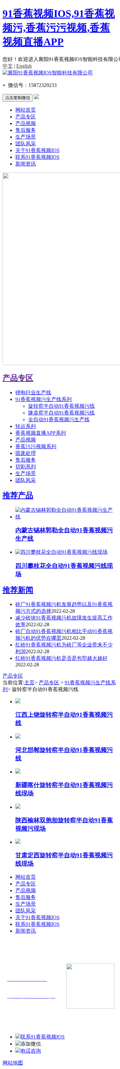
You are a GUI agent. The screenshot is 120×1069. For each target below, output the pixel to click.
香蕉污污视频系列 (35, 446)
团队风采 (25, 143)
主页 (29, 682)
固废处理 (25, 453)
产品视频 (25, 123)
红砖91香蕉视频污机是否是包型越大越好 (61, 658)
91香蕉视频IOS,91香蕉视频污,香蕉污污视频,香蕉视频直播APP (59, 27)
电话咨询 (30, 1051)
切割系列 (25, 466)
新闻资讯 (25, 164)
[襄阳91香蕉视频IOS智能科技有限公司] (48, 72)
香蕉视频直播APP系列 (40, 433)
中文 (8, 66)
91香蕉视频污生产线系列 (43, 399)
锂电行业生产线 (33, 392)
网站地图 (13, 1062)
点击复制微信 (17, 97)
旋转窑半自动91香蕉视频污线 (61, 406)
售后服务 (25, 130)
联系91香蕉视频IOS (37, 157)
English (24, 66)
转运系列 (25, 426)
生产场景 (25, 137)
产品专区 (25, 116)
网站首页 (25, 110)
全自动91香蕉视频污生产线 (59, 419)
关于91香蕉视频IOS (37, 150)
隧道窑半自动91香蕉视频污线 (61, 412)
